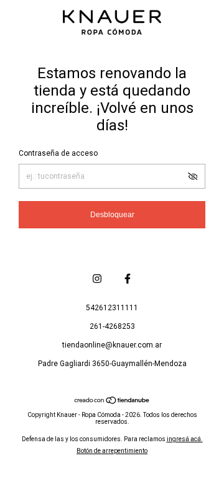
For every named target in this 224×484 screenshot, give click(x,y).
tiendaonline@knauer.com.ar (112, 345)
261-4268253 (112, 326)
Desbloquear (112, 214)
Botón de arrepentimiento (112, 450)
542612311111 (112, 307)
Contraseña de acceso (58, 153)
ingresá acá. (185, 439)
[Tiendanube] (112, 401)
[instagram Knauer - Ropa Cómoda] (97, 279)
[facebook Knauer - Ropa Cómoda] (128, 279)
